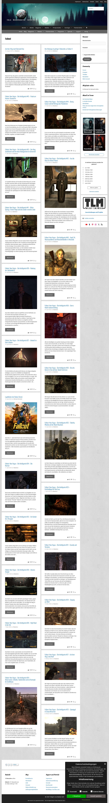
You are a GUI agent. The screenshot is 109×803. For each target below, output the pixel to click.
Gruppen (85, 72)
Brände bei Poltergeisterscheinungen (92, 109)
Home (20, 31)
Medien (47, 28)
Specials (70, 31)
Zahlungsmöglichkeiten (32, 789)
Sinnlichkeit (86, 103)
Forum (84, 70)
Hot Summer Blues (87, 99)
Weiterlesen (49, 91)
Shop (101, 1)
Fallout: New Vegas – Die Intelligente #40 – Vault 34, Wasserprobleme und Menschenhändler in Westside (60, 238)
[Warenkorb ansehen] (86, 28)
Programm (61, 31)
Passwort (85, 47)
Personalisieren (86, 799)
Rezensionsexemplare (51, 787)
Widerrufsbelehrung (31, 787)
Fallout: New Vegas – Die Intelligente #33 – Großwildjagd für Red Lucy (57, 488)
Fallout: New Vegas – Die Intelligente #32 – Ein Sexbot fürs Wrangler (21, 517)
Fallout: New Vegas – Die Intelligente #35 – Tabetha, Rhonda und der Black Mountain (60, 423)
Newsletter (85, 76)
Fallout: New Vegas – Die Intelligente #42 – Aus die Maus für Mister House (59, 159)
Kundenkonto (29, 778)
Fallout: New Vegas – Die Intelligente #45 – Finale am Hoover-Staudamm (20, 97)
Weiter (15, 764)
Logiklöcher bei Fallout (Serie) (13, 397)
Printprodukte (57, 28)
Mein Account (86, 79)
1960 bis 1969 (88, 170)
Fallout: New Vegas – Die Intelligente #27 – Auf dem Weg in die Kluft (60, 655)
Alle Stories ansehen (94, 154)
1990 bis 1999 (88, 176)
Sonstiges (67, 28)
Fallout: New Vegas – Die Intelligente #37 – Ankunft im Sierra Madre (21, 341)
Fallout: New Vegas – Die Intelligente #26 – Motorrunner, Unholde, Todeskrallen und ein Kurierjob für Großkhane (20, 679)
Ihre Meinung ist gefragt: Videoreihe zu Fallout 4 (59, 49)
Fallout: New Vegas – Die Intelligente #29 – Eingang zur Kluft (60, 600)
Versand (28, 785)
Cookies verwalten (89, 218)
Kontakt (92, 1)
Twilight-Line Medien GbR (57, 797)
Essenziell (73, 791)
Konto (97, 1)
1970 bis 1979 (88, 172)
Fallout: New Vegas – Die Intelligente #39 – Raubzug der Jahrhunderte (20, 269)
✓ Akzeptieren (76, 796)
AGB (27, 783)
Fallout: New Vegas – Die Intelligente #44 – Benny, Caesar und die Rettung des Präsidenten (59, 102)
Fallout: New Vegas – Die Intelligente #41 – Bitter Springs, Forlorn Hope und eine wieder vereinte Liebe (20, 208)
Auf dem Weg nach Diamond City (14, 49)
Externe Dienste (98, 791)
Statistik (84, 791)
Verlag (86, 31)
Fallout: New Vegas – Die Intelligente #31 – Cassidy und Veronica (61, 546)
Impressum (78, 1)
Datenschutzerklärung (52, 780)
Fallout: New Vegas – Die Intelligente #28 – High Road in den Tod (20, 624)
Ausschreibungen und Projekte (94, 212)
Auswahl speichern (96, 796)
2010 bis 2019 (88, 181)
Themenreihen (78, 28)
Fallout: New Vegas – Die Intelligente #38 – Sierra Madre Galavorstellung (59, 306)
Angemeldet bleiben (89, 54)
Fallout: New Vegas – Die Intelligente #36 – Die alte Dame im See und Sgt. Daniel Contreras (60, 368)
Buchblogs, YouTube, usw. (53, 789)
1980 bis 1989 (88, 174)
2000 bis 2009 (88, 179)
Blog (105, 1)
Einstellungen (90, 776)
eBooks (32, 28)
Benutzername (87, 40)
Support (78, 31)
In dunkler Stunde (87, 101)
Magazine (38, 28)
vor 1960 (87, 167)
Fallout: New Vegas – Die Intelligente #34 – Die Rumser (18, 464)
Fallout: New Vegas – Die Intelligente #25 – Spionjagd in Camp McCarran (60, 710)
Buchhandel (49, 785)
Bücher (24, 28)
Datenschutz (85, 1)
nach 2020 (88, 183)
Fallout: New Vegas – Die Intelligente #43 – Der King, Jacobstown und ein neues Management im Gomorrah (20, 150)
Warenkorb (28, 780)
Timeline (85, 74)
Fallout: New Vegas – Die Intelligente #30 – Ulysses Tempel (20, 570)
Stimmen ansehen (94, 191)
